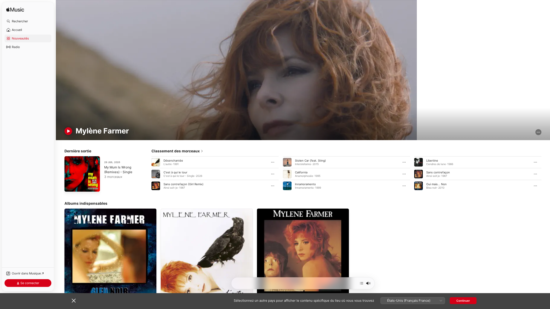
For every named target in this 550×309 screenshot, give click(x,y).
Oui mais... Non (436, 184)
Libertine (432, 160)
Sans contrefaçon (438, 172)
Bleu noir (70, 210)
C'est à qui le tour (175, 172)
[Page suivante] (546, 174)
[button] (28, 21)
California (301, 172)
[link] (177, 151)
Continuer (463, 300)
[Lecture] (68, 131)
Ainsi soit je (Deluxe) (271, 210)
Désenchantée (173, 160)
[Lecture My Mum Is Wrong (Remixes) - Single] (70, 186)
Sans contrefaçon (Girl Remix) (183, 184)
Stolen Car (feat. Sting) (310, 160)
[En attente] (361, 283)
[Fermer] (74, 301)
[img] (15, 9)
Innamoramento (305, 184)
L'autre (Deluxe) (171, 210)
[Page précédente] (147, 174)
